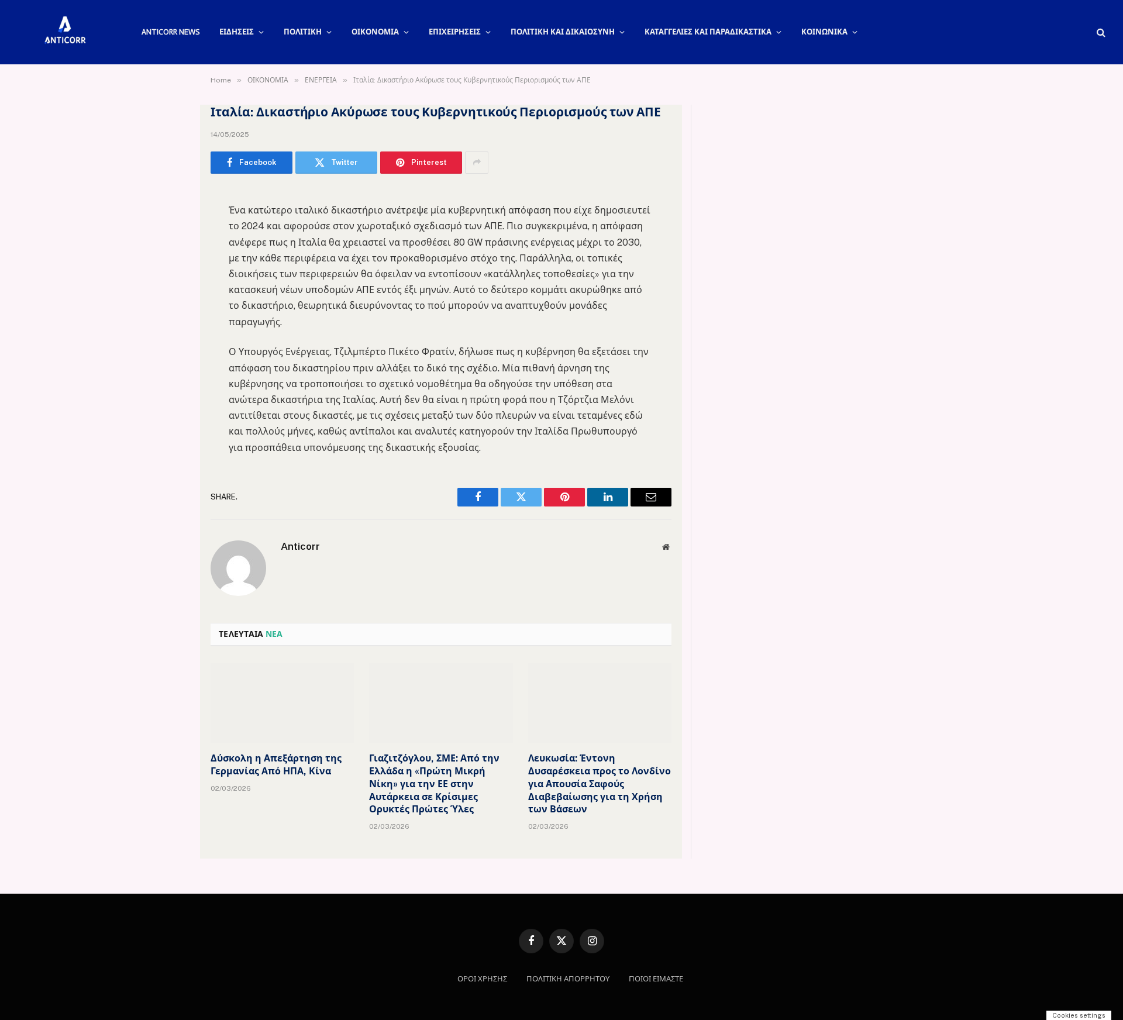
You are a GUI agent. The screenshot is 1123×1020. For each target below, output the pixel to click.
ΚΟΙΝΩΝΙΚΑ (824, 31)
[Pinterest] (169, 316)
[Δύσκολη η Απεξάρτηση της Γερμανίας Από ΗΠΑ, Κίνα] (282, 703)
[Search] (1099, 32)
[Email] (169, 346)
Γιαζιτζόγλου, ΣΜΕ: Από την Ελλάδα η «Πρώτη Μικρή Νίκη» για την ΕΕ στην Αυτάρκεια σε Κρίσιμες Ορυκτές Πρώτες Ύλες (434, 784)
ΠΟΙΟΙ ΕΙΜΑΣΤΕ (656, 978)
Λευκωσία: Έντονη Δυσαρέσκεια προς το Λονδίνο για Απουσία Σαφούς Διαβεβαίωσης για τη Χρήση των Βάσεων (599, 784)
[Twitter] (169, 256)
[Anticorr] (64, 32)
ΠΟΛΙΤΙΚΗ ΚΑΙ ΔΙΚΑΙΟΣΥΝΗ (563, 31)
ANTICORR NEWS (170, 31)
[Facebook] (169, 227)
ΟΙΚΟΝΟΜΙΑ (375, 31)
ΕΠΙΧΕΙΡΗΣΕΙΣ (455, 31)
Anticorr (300, 546)
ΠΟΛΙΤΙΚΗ (303, 31)
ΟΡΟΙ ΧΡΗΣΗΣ (482, 978)
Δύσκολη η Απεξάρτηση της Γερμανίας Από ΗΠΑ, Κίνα (276, 765)
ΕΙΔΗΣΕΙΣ (236, 31)
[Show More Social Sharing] (476, 162)
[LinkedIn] (169, 286)
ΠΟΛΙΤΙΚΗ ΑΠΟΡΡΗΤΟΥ (567, 978)
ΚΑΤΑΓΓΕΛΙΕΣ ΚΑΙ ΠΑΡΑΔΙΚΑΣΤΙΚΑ (708, 31)
